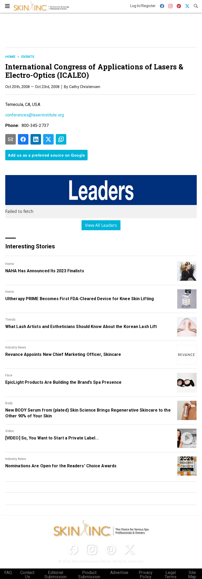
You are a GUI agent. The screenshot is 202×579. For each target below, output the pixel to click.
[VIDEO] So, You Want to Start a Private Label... (52, 437)
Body (9, 403)
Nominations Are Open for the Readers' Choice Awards (61, 465)
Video (9, 431)
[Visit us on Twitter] (129, 549)
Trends (10, 319)
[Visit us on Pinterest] (110, 549)
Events (27, 57)
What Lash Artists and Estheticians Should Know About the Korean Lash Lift (81, 326)
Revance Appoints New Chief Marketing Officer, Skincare (63, 354)
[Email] (10, 139)
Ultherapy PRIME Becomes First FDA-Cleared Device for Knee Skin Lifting (79, 298)
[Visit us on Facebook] (72, 549)
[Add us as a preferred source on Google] (61, 139)
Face (8, 375)
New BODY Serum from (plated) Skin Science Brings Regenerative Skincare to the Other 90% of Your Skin (88, 413)
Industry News (15, 347)
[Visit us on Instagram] (91, 549)
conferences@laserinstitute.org (34, 114)
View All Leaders (101, 225)
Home (10, 57)
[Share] (23, 139)
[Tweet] (48, 139)
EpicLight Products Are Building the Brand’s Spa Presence (63, 382)
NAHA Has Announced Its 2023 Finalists (44, 270)
